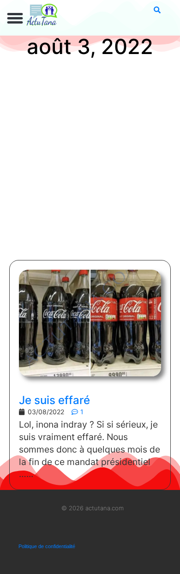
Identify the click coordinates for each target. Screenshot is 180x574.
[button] (15, 18)
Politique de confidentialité (46, 546)
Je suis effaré (54, 400)
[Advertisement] (90, 161)
